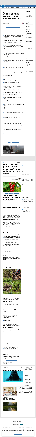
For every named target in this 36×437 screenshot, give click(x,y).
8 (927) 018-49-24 (18, 420)
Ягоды (14, 176)
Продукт (8, 23)
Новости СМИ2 (5, 145)
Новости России (28, 19)
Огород (8, 176)
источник (19, 133)
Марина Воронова (15, 178)
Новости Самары (28, 44)
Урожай (11, 176)
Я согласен (18, 434)
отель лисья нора (28, 29)
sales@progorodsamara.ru (17, 421)
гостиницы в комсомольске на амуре (7, 362)
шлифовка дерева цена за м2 (25, 174)
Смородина (4, 176)
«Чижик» (4, 23)
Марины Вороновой (14, 329)
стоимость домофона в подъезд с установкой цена (29, 37)
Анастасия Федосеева (18, 23)
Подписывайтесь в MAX (13, 27)
